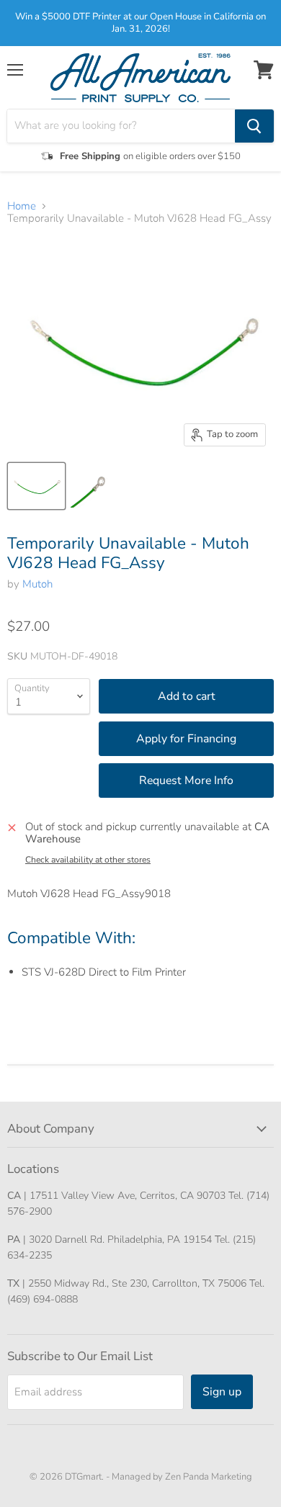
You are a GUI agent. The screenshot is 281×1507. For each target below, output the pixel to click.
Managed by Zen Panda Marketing (182, 1476)
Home (21, 206)
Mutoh (37, 584)
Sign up (221, 1392)
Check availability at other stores (88, 860)
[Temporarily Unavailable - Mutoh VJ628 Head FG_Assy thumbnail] (36, 486)
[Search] (254, 126)
